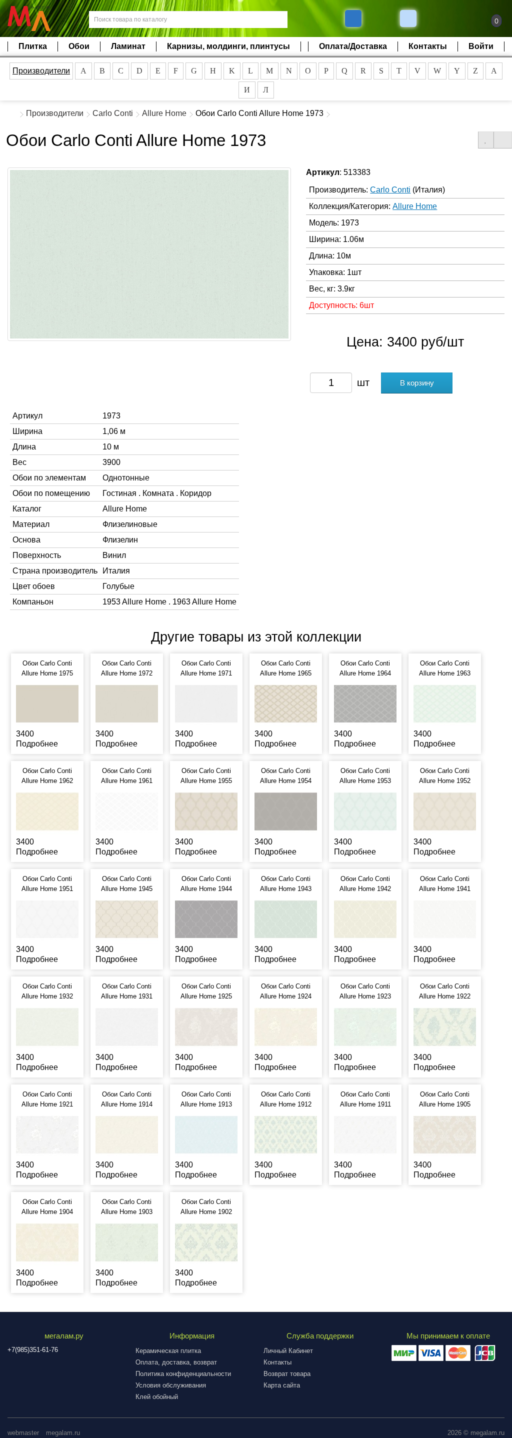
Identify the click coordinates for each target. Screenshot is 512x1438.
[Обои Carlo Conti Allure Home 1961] (127, 810)
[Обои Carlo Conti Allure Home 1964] (365, 703)
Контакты (427, 46)
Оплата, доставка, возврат (176, 1362)
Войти (481, 46)
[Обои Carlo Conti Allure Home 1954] (285, 810)
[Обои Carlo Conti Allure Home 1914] (127, 1134)
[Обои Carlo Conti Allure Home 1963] (445, 703)
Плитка (32, 46)
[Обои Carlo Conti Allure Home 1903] (127, 1242)
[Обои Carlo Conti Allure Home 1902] (206, 1242)
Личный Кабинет (288, 1350)
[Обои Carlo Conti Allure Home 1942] (365, 918)
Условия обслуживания (171, 1385)
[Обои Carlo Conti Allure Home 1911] (365, 1134)
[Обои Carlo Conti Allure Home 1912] (285, 1134)
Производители (41, 70)
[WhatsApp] (409, 18)
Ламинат (128, 46)
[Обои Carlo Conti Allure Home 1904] (47, 1242)
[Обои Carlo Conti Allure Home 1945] (127, 918)
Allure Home (164, 113)
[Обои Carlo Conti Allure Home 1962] (47, 810)
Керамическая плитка (168, 1350)
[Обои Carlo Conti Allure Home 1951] (47, 918)
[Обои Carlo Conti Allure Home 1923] (365, 1026)
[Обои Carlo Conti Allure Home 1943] (285, 918)
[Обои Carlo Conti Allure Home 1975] (47, 703)
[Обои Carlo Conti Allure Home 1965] (285, 703)
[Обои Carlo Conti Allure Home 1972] (127, 703)
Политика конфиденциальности (183, 1374)
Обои (79, 46)
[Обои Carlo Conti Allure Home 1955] (206, 810)
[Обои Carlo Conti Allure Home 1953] (365, 810)
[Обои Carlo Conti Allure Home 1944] (206, 918)
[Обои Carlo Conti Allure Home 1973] (149, 254)
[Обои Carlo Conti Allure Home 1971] (206, 703)
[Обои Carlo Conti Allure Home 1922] (445, 1026)
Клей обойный (157, 1396)
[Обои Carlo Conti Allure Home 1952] (445, 810)
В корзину (417, 382)
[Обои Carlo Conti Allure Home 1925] (206, 1026)
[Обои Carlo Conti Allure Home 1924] (285, 1026)
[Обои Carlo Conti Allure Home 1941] (445, 918)
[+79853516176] (353, 18)
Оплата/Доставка (353, 46)
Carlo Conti (112, 113)
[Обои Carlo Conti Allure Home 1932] (47, 1026)
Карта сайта (282, 1385)
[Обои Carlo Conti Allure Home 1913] (206, 1134)
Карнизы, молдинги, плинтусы (228, 46)
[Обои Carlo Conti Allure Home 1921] (47, 1134)
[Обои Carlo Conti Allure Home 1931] (127, 1026)
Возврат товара (287, 1374)
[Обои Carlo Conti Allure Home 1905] (445, 1134)
